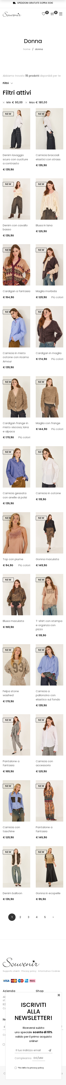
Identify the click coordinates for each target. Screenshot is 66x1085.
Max (38, 102)
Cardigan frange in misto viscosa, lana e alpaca (16, 427)
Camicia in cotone (48, 493)
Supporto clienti (11, 971)
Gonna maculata (47, 559)
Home (26, 49)
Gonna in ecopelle (48, 893)
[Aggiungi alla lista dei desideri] (25, 113)
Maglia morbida (46, 291)
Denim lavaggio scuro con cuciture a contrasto (15, 159)
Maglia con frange (48, 423)
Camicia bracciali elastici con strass (48, 157)
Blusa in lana (44, 225)
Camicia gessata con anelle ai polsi (15, 495)
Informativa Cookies (49, 971)
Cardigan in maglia (48, 353)
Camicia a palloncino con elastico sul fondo (48, 695)
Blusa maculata (13, 621)
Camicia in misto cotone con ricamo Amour (16, 357)
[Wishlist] (43, 14)
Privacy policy (28, 971)
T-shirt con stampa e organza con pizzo (49, 625)
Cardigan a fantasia (16, 291)
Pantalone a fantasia (11, 763)
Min (14, 102)
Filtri (6, 83)
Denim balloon (12, 893)
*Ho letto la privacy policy (31, 1067)
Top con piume (13, 559)
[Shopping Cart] (52, 14)
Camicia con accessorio (44, 763)
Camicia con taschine (11, 829)
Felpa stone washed (11, 693)
